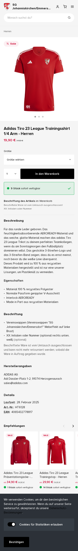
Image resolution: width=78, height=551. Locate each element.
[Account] (57, 6)
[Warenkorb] (65, 6)
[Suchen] (69, 18)
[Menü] (72, 6)
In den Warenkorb (47, 173)
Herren (7, 31)
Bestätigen (16, 542)
